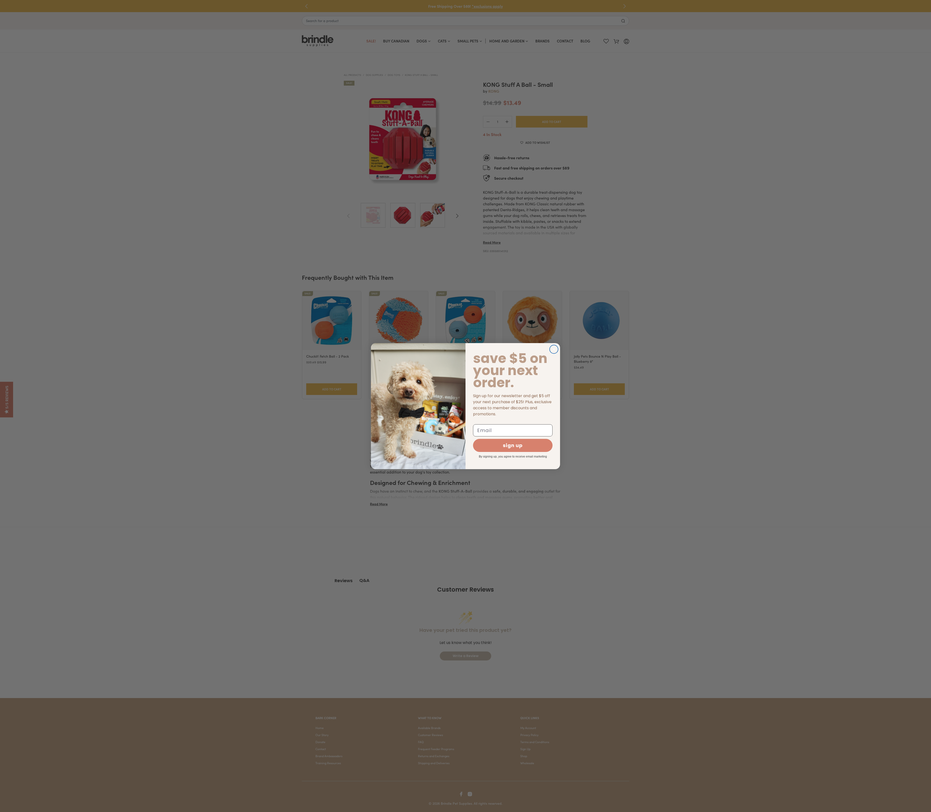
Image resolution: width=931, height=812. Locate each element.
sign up (513, 445)
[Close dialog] (554, 349)
